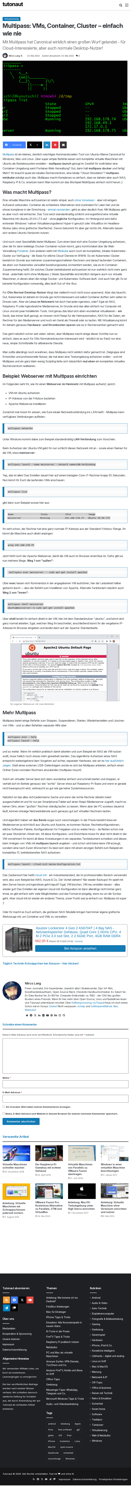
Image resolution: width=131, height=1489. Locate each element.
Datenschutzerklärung (15, 1349)
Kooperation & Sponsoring (17, 1333)
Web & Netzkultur (101, 1435)
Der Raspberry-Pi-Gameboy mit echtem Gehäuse (48, 1167)
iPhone (51, 1441)
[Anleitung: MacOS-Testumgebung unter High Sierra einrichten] (82, 1191)
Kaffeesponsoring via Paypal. (88, 1002)
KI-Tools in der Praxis (58, 1331)
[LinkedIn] (46, 145)
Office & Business (101, 1387)
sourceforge (54, 1458)
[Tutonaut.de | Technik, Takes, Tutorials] (13, 5)
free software (65, 1429)
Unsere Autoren (11, 1339)
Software (97, 1414)
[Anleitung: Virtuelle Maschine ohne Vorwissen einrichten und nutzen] (114, 1191)
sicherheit (68, 1453)
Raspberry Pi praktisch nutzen (62, 1342)
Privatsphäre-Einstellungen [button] (113, 1479)
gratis (51, 1435)
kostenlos (65, 1441)
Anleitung (65, 1424)
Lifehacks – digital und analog (108, 1356)
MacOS (51, 1447)
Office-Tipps (53, 1379)
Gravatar (15, 1106)
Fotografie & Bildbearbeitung (107, 1319)
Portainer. (23, 251)
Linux (77, 1441)
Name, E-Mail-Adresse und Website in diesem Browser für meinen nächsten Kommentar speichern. (61, 1113)
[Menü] (126, 6)
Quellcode (53, 1453)
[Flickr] (43, 1015)
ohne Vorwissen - (86, 200)
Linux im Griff (99, 1361)
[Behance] (56, 1015)
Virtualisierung (11, 19)
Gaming (96, 1324)
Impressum (8, 1344)
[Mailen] (63, 145)
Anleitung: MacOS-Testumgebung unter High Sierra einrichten (81, 1205)
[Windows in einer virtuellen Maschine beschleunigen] (114, 1153)
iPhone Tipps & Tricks (58, 1317)
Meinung (96, 1372)
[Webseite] (27, 1015)
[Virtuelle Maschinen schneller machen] (16, 1153)
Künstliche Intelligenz (103, 1350)
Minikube (63, 251)
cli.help (81, 1006)
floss (50, 1429)
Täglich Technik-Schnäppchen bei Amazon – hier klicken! (41, 963)
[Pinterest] (55, 145)
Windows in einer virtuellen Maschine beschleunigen (113, 1167)
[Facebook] (31, 1015)
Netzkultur (51, 1347)
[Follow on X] (21, 56)
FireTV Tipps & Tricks (58, 1336)
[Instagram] (60, 1015)
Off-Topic (97, 1382)
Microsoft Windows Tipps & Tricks (65, 1398)
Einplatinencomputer (103, 1313)
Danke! (53, 1006)
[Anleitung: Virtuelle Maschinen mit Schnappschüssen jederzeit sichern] (16, 1191)
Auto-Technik (99, 1308)
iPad (69, 1435)
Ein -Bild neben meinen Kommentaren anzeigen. (38, 1106)
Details (78, 941)
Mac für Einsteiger (56, 1312)
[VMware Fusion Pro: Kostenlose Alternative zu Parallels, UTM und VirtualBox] (49, 1191)
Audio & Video (99, 1303)
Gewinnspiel (98, 1334)
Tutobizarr (97, 1425)
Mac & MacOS (100, 1366)
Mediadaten (9, 1328)
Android (96, 1297)
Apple (78, 1424)
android (52, 1424)
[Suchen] (120, 6)
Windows (70, 1458)
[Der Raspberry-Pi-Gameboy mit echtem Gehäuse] (49, 1153)
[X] (35, 1015)
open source (66, 1447)
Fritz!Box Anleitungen (57, 1306)
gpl (78, 1429)
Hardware (97, 1340)
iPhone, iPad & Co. (102, 1345)
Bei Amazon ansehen (80, 948)
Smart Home (98, 1409)
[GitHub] (64, 1015)
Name (7, 1077)
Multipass (9, 154)
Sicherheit (97, 1403)
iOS (60, 1435)
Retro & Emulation (101, 1398)
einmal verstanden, (59, 209)
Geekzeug (51, 1384)
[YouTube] (47, 1015)
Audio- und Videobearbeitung (62, 1404)
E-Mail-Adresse (12, 1092)
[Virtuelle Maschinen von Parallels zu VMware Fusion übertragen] (82, 1153)
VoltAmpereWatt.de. (102, 1006)
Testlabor (97, 1419)
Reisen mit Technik (102, 1393)
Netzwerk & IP (99, 1377)
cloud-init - (41, 875)
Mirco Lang (14, 56)
